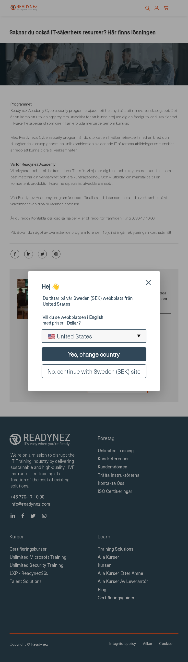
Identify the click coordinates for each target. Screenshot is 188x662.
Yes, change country (94, 354)
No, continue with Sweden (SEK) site (94, 371)
